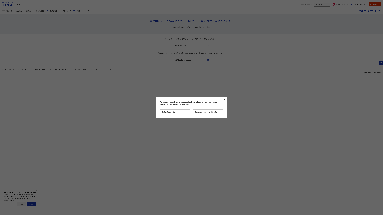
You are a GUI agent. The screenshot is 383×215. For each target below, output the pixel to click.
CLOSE (224, 100)
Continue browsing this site (206, 112)
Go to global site (168, 112)
